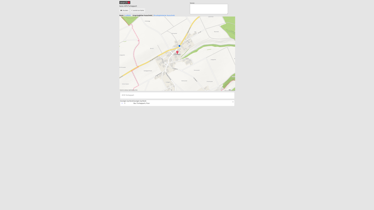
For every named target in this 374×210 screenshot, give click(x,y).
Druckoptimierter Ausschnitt (164, 15)
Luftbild (128, 15)
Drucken (125, 10)
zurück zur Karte (138, 10)
